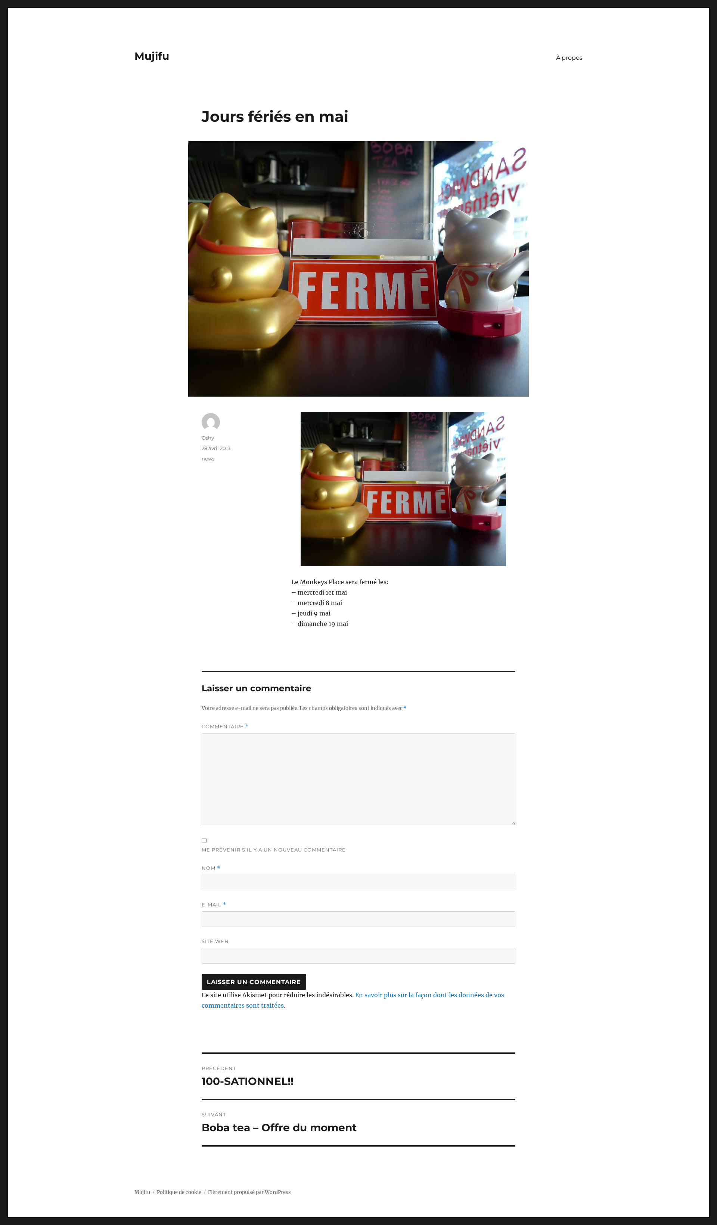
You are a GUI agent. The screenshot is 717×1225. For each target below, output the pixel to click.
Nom (211, 868)
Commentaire (225, 726)
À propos (569, 57)
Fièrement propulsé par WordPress (249, 1192)
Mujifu (151, 56)
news (208, 459)
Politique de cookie (179, 1192)
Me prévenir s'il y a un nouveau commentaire (274, 850)
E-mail (214, 905)
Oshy (208, 438)
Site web (215, 941)
